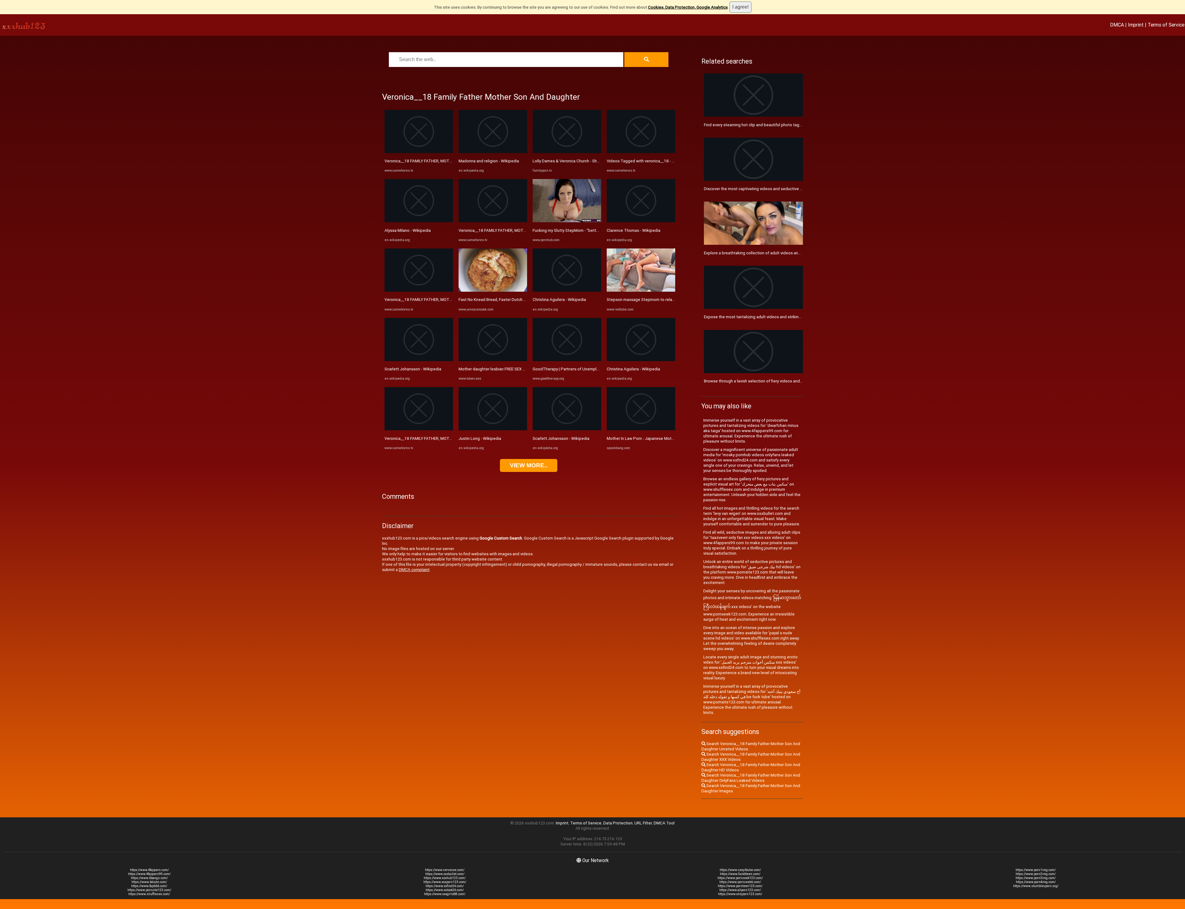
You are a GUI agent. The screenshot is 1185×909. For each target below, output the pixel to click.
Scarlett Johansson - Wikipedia (413, 369)
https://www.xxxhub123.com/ (445, 878)
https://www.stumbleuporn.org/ (1035, 886)
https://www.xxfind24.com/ (445, 886)
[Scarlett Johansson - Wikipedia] (419, 359)
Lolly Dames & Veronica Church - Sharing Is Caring (577, 161)
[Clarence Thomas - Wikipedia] (641, 220)
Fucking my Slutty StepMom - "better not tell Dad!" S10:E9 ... (587, 230)
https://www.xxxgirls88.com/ (444, 894)
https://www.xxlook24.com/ (445, 890)
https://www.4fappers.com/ (149, 870)
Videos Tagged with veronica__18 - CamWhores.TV (654, 161)
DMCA (1117, 25)
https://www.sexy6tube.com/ (740, 870)
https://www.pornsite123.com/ (149, 890)
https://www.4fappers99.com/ (149, 874)
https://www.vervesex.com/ (444, 870)
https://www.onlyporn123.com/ (740, 894)
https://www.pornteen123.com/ (740, 886)
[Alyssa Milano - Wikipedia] (419, 220)
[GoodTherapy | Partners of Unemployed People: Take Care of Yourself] (567, 359)
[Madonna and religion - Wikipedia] (493, 151)
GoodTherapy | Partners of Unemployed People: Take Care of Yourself (597, 369)
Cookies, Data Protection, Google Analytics (688, 7)
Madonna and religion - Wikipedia (489, 161)
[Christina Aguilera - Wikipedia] (567, 290)
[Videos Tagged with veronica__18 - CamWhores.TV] (641, 151)
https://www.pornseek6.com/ (740, 882)
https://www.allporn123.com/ (740, 890)
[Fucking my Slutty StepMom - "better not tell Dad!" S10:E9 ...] (567, 220)
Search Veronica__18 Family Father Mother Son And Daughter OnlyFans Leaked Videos (750, 778)
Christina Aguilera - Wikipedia (559, 299)
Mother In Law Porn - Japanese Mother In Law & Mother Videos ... (666, 438)
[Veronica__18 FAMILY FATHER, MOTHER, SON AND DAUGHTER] (419, 290)
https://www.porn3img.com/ (1036, 878)
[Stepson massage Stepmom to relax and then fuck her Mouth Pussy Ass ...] (641, 290)
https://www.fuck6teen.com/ (740, 874)
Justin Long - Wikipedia (480, 438)
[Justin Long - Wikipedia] (493, 429)
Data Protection (618, 823)
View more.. (528, 465)
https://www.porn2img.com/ (1036, 874)
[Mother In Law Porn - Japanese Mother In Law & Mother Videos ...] (641, 429)
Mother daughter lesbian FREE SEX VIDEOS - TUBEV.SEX (509, 369)
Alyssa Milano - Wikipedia (408, 230)
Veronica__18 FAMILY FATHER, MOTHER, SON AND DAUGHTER (441, 299)
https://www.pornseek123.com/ (740, 878)
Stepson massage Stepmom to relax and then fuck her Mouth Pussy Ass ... (675, 299)
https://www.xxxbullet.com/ (444, 874)
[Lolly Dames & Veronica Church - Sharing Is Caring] (567, 151)
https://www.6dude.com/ (149, 882)
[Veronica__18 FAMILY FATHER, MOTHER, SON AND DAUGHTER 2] (419, 151)
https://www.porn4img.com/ (1036, 882)
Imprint (1136, 25)
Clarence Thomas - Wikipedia (633, 230)
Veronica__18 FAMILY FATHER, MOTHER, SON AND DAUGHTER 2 (443, 161)
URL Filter (643, 823)
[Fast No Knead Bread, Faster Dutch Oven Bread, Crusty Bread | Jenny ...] (493, 290)
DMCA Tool (664, 823)
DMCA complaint (414, 569)
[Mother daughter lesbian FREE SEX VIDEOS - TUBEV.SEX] (493, 359)
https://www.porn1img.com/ (1036, 870)
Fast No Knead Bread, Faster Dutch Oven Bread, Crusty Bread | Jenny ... (523, 299)
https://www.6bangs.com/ (149, 878)
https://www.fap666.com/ (149, 886)
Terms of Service (1166, 25)
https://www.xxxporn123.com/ (444, 882)
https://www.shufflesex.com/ (149, 894)
